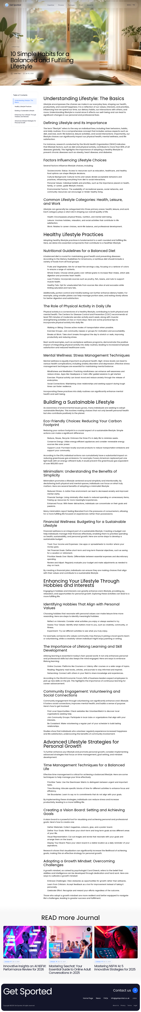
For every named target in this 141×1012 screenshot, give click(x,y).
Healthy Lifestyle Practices (23, 106)
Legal (135, 1005)
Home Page (88, 998)
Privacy (123, 1005)
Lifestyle (15, 47)
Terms (129, 1005)
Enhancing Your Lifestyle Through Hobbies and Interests (25, 115)
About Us (116, 1005)
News (98, 998)
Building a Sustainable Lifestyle (24, 110)
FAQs (106, 998)
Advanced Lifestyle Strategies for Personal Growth (25, 121)
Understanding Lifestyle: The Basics (24, 101)
